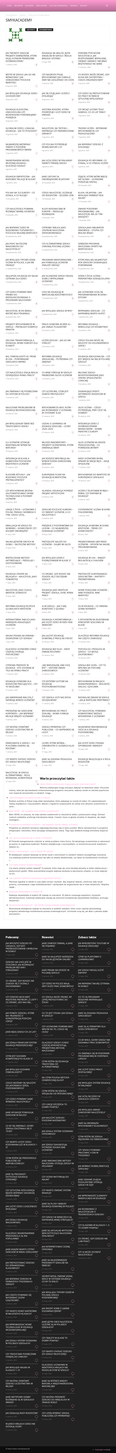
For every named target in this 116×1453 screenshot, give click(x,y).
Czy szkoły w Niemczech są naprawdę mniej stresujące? (57, 1218)
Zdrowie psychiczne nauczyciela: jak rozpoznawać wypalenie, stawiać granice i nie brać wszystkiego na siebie (92, 58)
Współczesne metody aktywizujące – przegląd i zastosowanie (20, 560)
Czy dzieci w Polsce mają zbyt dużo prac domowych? (58, 985)
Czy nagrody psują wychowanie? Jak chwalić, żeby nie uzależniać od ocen (58, 77)
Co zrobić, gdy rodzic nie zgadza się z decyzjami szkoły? (56, 576)
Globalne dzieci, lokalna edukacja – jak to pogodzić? (21, 129)
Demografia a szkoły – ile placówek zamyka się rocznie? (20, 746)
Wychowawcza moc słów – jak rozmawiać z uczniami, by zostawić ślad (57, 410)
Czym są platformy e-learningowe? (90, 958)
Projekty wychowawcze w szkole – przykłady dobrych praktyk (21, 327)
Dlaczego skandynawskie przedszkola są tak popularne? (20, 1236)
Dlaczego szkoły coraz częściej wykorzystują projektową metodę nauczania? (55, 1046)
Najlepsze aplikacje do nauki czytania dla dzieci (22, 277)
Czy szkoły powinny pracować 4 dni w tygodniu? (89, 1152)
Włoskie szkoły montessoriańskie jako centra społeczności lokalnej (91, 376)
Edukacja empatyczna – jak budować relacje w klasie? (21, 178)
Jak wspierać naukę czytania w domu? (93, 985)
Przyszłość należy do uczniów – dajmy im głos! (56, 543)
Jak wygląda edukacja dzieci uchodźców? (21, 94)
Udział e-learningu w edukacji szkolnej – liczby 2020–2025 (56, 426)
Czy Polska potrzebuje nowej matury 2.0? (54, 145)
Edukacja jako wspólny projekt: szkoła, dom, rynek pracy (57, 593)
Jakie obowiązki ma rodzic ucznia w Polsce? (29, 797)
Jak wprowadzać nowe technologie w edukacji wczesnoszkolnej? (19, 1327)
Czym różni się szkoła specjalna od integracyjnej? (57, 1092)
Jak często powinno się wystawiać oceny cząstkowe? (18, 1297)
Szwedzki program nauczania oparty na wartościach (90, 246)
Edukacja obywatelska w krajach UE (25, 891)
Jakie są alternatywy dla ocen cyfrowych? (92, 1028)
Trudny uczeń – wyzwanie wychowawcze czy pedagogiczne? (92, 131)
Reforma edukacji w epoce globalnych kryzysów (20, 607)
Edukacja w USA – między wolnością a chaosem (91, 559)
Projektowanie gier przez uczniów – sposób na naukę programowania (94, 544)
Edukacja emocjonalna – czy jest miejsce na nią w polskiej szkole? (94, 359)
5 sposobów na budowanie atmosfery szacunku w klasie (93, 622)
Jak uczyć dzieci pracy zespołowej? (90, 1070)
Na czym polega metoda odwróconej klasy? (55, 1079)
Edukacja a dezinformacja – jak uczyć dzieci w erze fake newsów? (57, 622)
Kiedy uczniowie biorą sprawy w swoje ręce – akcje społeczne (93, 461)
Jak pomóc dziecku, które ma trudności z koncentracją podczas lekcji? (20, 1017)
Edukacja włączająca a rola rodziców (94, 760)
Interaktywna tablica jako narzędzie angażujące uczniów (20, 622)
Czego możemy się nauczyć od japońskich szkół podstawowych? (21, 1085)
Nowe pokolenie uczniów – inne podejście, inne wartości (93, 593)
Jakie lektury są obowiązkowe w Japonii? (56, 178)
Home (9, 6)
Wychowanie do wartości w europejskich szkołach (94, 476)
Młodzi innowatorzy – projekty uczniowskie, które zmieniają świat (58, 445)
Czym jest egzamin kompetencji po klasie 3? (19, 1057)
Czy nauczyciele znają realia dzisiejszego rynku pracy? (22, 374)
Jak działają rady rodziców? (22, 1413)
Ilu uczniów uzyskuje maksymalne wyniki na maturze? (18, 445)
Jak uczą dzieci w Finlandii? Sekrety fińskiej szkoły (57, 161)
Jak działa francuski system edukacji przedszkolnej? (21, 1044)
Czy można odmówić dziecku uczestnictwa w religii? (19, 729)
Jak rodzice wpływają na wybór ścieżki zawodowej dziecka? (56, 461)
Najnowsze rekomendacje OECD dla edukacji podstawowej (92, 729)
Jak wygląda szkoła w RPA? (57, 310)
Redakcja (74, 6)
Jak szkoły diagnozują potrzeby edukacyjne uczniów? (54, 1147)
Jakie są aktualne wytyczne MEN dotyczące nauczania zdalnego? (57, 1233)
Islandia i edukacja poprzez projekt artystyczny (57, 492)
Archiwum (18, 6)
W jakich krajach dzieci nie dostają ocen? (20, 1425)
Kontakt (83, 6)
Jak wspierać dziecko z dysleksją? (90, 145)
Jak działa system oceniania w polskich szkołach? (21, 1342)
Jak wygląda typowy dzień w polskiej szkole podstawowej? (58, 1295)
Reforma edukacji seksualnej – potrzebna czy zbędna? (57, 359)
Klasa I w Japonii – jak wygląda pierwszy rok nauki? (90, 195)
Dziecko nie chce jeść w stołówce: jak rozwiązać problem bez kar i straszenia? (20, 966)
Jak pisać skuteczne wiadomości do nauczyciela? (16, 246)
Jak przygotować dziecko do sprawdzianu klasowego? (20, 1265)
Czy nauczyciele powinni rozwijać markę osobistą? (20, 210)
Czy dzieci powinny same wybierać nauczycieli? (19, 1100)
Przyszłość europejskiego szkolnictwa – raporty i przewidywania (92, 576)
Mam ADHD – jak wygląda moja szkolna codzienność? (34, 811)
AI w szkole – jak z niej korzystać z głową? (54, 607)
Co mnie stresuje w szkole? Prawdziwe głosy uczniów (57, 374)
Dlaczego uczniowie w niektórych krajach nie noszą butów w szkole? (55, 1367)
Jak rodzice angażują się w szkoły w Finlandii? (30, 838)
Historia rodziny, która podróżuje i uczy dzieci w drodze (56, 112)
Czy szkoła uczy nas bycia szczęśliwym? (56, 698)
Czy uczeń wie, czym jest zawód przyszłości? (55, 392)
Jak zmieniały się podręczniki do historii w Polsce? (22, 392)
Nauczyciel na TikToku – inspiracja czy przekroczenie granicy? (58, 131)
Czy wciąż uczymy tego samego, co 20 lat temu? (91, 110)
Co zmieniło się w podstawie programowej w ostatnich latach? (94, 1056)
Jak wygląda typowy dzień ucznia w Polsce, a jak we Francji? (20, 262)
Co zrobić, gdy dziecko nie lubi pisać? (93, 1240)
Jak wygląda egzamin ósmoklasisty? (18, 1070)
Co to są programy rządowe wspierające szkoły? (90, 999)
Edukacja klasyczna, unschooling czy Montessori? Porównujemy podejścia (21, 113)
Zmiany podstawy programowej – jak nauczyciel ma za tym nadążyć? (90, 212)
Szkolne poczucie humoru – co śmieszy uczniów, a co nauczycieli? (58, 512)
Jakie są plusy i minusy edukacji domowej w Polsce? (58, 1205)
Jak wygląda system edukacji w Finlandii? (94, 1084)
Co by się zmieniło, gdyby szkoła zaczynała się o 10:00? (20, 1128)
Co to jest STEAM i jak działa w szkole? (57, 1014)
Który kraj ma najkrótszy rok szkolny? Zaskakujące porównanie (92, 262)
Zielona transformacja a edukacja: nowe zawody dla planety (22, 343)
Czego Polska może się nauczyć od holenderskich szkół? (93, 343)
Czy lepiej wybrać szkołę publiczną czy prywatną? (56, 1414)
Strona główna (11, 15)
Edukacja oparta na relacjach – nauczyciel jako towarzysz (21, 576)
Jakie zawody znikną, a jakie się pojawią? (57, 944)
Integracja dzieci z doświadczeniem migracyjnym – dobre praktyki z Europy (90, 427)
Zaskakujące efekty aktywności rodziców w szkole (92, 394)
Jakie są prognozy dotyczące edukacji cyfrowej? (16, 1177)
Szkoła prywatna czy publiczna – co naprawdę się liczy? (58, 729)
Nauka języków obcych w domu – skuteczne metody (20, 543)
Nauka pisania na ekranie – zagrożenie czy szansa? (21, 637)
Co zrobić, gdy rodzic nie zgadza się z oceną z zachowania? (20, 983)
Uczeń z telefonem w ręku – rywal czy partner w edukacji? (93, 493)
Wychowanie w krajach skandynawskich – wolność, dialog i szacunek (94, 684)
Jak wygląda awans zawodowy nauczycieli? (91, 1111)
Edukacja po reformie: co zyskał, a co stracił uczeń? (93, 161)
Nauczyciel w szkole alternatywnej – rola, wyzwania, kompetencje (19, 775)
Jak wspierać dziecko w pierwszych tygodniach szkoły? (35, 878)
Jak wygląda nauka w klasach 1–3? (18, 1368)
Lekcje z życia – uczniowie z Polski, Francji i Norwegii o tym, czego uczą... (21, 512)
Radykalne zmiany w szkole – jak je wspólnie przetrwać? (94, 698)
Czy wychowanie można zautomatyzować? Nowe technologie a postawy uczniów (20, 494)
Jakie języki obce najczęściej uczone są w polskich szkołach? (57, 1324)
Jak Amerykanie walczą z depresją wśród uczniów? (20, 698)
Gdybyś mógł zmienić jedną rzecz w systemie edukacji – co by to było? (57, 1279)
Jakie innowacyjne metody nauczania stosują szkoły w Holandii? (58, 1163)
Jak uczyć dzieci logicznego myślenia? (21, 1207)
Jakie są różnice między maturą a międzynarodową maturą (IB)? (57, 1383)
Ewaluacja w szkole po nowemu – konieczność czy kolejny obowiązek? (21, 528)
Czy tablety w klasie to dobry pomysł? (54, 1339)
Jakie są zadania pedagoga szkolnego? (57, 760)
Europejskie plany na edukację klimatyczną (54, 476)
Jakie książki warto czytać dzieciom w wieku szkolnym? (22, 1250)
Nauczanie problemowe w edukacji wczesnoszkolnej (20, 408)
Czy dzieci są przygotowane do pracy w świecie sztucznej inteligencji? (93, 96)
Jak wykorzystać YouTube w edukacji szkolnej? (93, 944)
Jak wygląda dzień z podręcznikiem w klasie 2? (56, 559)
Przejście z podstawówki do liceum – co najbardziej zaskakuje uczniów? (57, 528)
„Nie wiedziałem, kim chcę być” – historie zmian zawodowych (56, 668)
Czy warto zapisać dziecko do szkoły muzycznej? (21, 760)
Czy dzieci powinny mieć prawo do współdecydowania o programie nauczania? (19, 296)
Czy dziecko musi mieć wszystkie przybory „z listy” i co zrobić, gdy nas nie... (22, 999)
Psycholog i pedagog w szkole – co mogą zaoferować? (91, 652)
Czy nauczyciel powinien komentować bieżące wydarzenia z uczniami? (92, 713)
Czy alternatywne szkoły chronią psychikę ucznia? (56, 245)
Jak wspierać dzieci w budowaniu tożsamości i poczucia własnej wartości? (21, 230)
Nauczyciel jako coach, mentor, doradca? (19, 591)
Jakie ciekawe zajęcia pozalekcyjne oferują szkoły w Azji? (90, 1182)
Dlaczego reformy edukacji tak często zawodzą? (93, 637)
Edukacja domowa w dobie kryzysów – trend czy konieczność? (93, 528)
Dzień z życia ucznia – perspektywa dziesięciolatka (94, 277)
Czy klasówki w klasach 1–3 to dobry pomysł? (93, 1226)
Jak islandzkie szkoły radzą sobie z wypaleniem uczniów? (57, 278)
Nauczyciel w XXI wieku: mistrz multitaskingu (19, 312)
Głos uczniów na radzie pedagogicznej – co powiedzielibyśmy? (91, 445)
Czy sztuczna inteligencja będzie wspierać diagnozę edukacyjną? (20, 1193)
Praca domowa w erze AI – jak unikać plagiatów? (57, 325)
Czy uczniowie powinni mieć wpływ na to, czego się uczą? (57, 1029)
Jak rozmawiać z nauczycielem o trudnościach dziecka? (91, 1212)
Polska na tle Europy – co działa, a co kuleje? (20, 194)
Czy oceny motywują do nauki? (55, 1178)
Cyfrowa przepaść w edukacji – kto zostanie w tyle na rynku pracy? (20, 668)
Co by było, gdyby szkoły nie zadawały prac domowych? (94, 1041)
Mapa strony (41, 6)
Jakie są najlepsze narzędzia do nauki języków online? (57, 958)
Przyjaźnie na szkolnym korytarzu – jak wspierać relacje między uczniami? (20, 713)
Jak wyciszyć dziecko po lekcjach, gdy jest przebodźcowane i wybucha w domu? (22, 947)
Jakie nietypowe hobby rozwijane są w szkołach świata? (20, 1399)
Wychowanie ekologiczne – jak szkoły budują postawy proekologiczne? (42, 905)
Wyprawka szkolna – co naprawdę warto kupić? (91, 312)
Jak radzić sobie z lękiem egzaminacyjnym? (55, 1309)
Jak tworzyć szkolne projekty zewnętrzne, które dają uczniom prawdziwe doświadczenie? (21, 57)
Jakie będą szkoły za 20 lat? (21, 1031)
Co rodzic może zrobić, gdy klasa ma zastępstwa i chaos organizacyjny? (93, 77)
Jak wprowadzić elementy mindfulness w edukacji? (92, 1197)
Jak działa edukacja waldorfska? (17, 1221)
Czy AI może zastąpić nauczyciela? (89, 1253)
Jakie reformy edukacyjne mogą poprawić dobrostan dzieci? (68, 784)
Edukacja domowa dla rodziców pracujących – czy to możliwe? (21, 684)
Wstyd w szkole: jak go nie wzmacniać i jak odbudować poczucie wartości (20, 78)
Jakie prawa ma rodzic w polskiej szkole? (55, 971)
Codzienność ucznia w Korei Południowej (94, 510)
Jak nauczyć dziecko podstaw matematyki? (54, 1119)
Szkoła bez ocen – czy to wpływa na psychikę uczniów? (92, 668)
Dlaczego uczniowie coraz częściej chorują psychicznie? (21, 652)
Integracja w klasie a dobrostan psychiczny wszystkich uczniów (18, 461)
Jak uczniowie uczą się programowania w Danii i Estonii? (92, 295)
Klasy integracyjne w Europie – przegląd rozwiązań (53, 211)
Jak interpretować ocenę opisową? (56, 1248)
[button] (107, 5)
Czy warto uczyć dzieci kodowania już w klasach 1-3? (22, 1144)
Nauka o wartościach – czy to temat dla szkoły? (31, 851)
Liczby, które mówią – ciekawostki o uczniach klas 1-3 (58, 746)
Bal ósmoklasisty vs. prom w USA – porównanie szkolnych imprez (21, 359)
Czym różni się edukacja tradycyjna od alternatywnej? (55, 1064)
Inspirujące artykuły (102, 1449)
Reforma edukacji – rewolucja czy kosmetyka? (93, 325)
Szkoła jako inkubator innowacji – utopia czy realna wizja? (91, 230)
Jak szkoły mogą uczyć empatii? (91, 971)
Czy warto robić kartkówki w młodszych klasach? (21, 1312)
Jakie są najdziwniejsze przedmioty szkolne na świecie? (55, 1263)
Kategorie (29, 6)
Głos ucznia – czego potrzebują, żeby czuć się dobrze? (92, 410)
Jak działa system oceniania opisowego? (57, 1132)
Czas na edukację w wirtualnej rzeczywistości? (57, 293)
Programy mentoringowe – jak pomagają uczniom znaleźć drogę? (57, 262)
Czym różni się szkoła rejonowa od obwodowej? (93, 1138)
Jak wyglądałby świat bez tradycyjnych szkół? (20, 425)
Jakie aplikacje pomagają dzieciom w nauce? (19, 1113)
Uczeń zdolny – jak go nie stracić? (56, 341)
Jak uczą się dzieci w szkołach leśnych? (89, 1097)
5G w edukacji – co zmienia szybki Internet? (93, 607)
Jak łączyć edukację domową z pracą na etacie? (57, 637)
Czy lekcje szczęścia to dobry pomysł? (54, 1105)
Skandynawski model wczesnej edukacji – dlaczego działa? (18, 163)
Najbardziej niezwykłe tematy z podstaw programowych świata (19, 147)
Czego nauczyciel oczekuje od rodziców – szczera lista (58, 194)
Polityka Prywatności (58, 6)
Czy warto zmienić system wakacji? (25, 864)
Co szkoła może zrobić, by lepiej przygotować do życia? (57, 999)
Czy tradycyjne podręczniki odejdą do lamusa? (21, 1355)
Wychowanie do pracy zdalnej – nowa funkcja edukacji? (55, 713)
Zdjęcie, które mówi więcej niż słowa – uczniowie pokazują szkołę (92, 179)
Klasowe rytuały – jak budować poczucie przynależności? (18, 477)
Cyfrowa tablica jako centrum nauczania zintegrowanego (54, 230)
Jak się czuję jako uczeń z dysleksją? (56, 94)
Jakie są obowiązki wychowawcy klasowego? (93, 1124)
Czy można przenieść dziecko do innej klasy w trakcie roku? (56, 1399)
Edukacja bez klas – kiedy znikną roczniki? (56, 650)
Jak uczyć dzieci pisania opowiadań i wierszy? (91, 744)
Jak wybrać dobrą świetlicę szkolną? (93, 1167)
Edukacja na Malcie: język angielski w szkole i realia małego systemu (57, 56)
